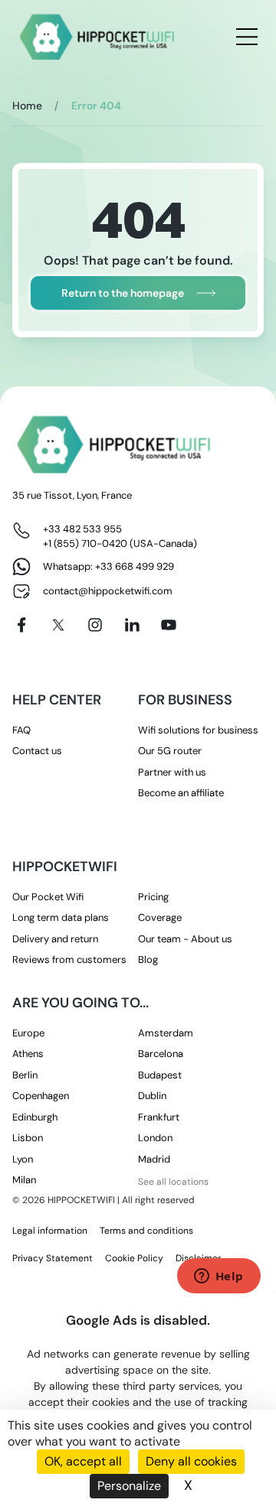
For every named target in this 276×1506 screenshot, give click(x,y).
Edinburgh (35, 1117)
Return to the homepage (122, 293)
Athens (28, 1053)
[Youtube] (168, 625)
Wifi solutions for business (198, 730)
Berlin (25, 1075)
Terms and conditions (146, 1231)
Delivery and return (55, 938)
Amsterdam (165, 1032)
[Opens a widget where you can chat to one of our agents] (218, 1277)
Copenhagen (40, 1095)
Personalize (129, 1486)
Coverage (160, 917)
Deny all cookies (191, 1461)
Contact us (37, 750)
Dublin (152, 1095)
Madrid (154, 1159)
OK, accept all (83, 1461)
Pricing (153, 896)
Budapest (160, 1075)
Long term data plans (60, 917)
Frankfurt (158, 1117)
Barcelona (160, 1053)
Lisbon (27, 1137)
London (155, 1137)
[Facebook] (21, 625)
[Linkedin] (132, 625)
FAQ (21, 730)
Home (27, 105)
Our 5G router (170, 750)
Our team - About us (185, 938)
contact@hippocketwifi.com (107, 590)
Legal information (49, 1231)
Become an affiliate (181, 792)
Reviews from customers (69, 959)
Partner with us (172, 772)
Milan (24, 1179)
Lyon (22, 1159)
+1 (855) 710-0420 (85, 543)
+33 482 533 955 (82, 528)
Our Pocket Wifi (48, 896)
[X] (58, 625)
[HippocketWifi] (97, 37)
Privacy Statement (52, 1258)
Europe (28, 1032)
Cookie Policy (134, 1258)
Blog (148, 959)
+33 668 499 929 (134, 566)
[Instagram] (95, 625)
